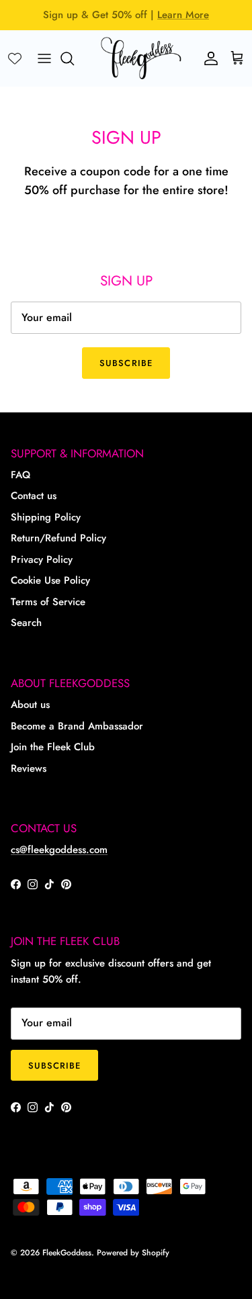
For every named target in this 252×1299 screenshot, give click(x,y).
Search (26, 622)
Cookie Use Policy (50, 580)
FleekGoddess (66, 1253)
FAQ (20, 474)
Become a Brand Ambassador (77, 726)
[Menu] (44, 58)
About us (30, 704)
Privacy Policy (42, 559)
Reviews (28, 768)
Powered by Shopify (133, 1253)
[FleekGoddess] (141, 58)
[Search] (74, 58)
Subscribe (125, 363)
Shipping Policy (46, 517)
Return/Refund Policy (58, 538)
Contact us (33, 495)
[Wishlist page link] (15, 58)
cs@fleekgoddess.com (59, 849)
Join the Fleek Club (53, 747)
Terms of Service (48, 601)
